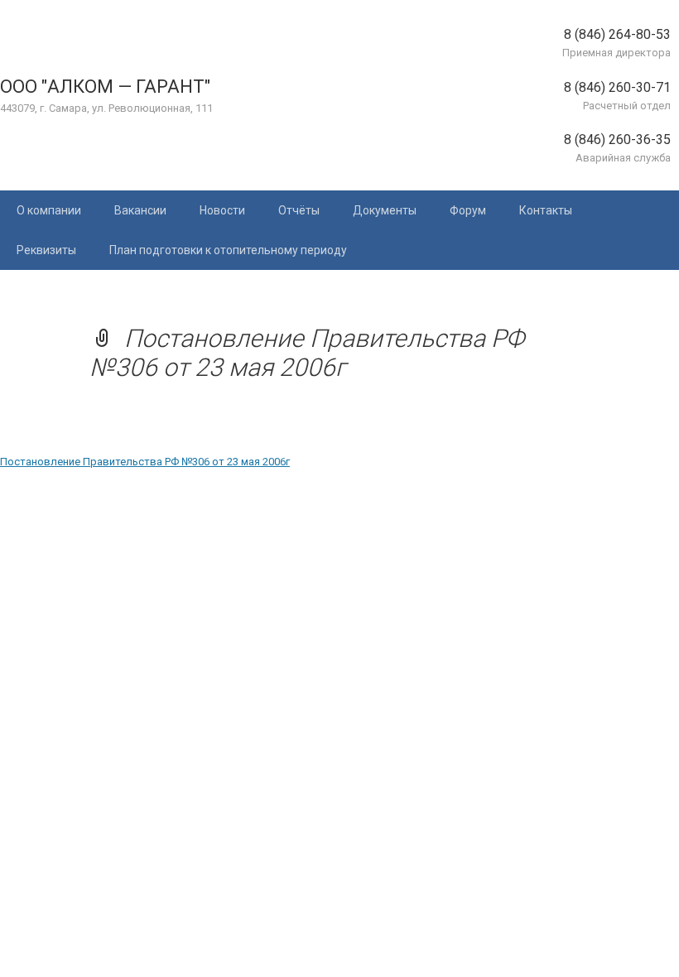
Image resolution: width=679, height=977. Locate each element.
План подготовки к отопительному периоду (228, 250)
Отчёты (299, 210)
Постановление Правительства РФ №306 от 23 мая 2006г (145, 461)
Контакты (545, 210)
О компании (49, 210)
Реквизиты (46, 250)
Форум (468, 210)
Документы (385, 210)
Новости (222, 210)
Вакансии (140, 210)
